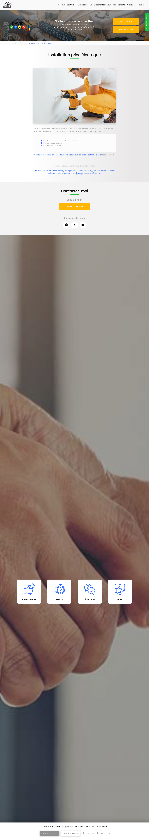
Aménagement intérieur (100, 5)
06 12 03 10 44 (126, 21)
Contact (142, 5)
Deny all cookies (71, 833)
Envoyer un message (74, 206)
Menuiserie (82, 5)
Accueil (61, 5)
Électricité (71, 5)
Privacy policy (104, 833)
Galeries (131, 5)
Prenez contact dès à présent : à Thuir (67, 155)
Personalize (89, 833)
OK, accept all (50, 833)
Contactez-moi (126, 29)
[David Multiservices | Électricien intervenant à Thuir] (7, 2)
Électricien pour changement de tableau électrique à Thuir (55, 170)
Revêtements (119, 5)
